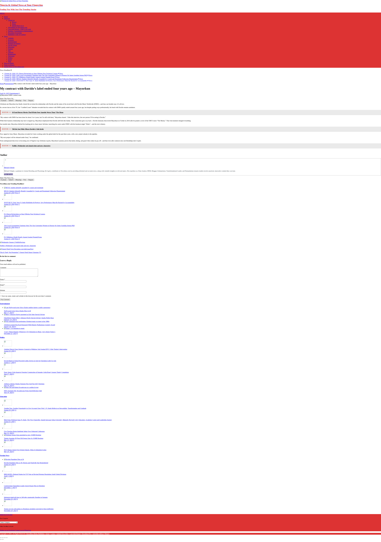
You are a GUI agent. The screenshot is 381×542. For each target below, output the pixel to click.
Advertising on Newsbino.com (17, 27)
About (47, 534)
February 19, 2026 (10, 320)
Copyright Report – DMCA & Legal (19, 29)
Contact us (11, 20)
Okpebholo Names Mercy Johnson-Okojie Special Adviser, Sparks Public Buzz (29, 318)
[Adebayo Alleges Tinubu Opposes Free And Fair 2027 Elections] (8, 381)
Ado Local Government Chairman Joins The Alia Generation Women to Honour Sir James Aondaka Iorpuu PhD (39, 226)
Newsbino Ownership (15, 33)
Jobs (9, 51)
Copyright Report (75, 534)
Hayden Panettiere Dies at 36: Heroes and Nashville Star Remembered (26, 463)
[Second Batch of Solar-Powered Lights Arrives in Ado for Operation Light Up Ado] (8, 358)
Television (11, 56)
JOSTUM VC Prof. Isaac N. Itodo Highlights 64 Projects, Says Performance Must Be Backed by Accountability (39, 203)
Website (2, 291)
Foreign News (4, 456)
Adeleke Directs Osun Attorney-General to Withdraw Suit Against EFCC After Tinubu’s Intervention (35, 350)
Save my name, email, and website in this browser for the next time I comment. (26, 296)
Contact (53, 534)
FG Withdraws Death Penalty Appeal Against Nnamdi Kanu (23, 237)
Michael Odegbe (9, 168)
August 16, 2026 (9, 422)
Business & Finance (14, 43)
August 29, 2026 (9, 193)
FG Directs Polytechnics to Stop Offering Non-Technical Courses (24, 214)
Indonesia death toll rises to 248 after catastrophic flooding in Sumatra (26, 498)
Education (11, 47)
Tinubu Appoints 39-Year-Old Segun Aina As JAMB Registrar (23, 439)
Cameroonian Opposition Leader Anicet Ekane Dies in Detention (24, 486)
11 (15, 410)
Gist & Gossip (12, 45)
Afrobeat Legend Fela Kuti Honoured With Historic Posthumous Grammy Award (29, 325)
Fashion (10, 49)
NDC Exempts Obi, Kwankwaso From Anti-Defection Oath (23, 391)
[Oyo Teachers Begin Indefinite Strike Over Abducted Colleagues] (8, 428)
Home (6, 17)
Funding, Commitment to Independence (20, 31)
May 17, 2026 (8, 313)
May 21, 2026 (8, 440)
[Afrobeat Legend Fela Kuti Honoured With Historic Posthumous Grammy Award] (26, 322)
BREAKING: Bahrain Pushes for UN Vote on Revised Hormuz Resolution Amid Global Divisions (35, 475)
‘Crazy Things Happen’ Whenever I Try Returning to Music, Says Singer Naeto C (29, 332)
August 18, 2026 (9, 351)
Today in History (9, 65)
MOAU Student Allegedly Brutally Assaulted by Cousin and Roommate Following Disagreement (34, 191)
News (6, 36)
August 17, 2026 (9, 363)
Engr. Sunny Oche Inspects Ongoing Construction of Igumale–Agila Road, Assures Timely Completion (36, 373)
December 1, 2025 (10, 488)
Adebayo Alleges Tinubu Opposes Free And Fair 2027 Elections (24, 384)
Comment (3, 268)
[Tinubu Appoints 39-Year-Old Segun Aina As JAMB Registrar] (22, 435)
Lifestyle (10, 52)
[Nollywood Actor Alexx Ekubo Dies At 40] (27, 308)
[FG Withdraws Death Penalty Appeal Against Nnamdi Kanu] (8, 234)
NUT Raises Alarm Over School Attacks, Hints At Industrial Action (25, 450)
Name (2, 280)
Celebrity (11, 38)
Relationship (12, 54)
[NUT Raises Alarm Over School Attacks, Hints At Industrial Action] (8, 447)
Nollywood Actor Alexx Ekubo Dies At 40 (17, 311)
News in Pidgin (9, 63)
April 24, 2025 (4, 94)
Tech (9, 61)
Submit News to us (18, 26)
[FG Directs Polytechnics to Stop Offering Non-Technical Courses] (8, 211)
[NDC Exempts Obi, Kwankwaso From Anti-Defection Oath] (21, 388)
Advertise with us (98, 534)
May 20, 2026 (8, 452)
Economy (11, 40)
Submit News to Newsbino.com (14, 67)
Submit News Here (62, 534)
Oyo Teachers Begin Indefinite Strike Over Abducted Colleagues (24, 432)
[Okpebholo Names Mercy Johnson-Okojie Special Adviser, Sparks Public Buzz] (24, 315)
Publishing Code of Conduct (17, 34)
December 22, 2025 (10, 334)
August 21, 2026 (9, 239)
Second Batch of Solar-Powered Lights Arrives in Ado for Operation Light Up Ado (30, 361)
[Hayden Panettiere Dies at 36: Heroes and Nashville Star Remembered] (14, 460)
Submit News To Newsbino (6, 515)
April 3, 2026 (8, 476)
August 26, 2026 (9, 216)
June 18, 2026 (8, 386)
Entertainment (12, 42)
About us (7, 18)
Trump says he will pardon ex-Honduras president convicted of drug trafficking (28, 509)
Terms (14, 24)
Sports (10, 59)
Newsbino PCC (87, 534)
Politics (10, 58)
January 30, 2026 (9, 327)
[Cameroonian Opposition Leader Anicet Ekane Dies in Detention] (8, 483)
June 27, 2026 (8, 374)
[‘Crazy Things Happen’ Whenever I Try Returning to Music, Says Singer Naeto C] (14, 329)
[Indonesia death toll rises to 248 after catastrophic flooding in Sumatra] (8, 494)
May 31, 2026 (8, 433)
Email (2, 285)
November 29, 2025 (10, 499)
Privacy (14, 22)
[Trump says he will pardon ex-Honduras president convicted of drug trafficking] (8, 506)
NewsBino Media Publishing (35, 534)
